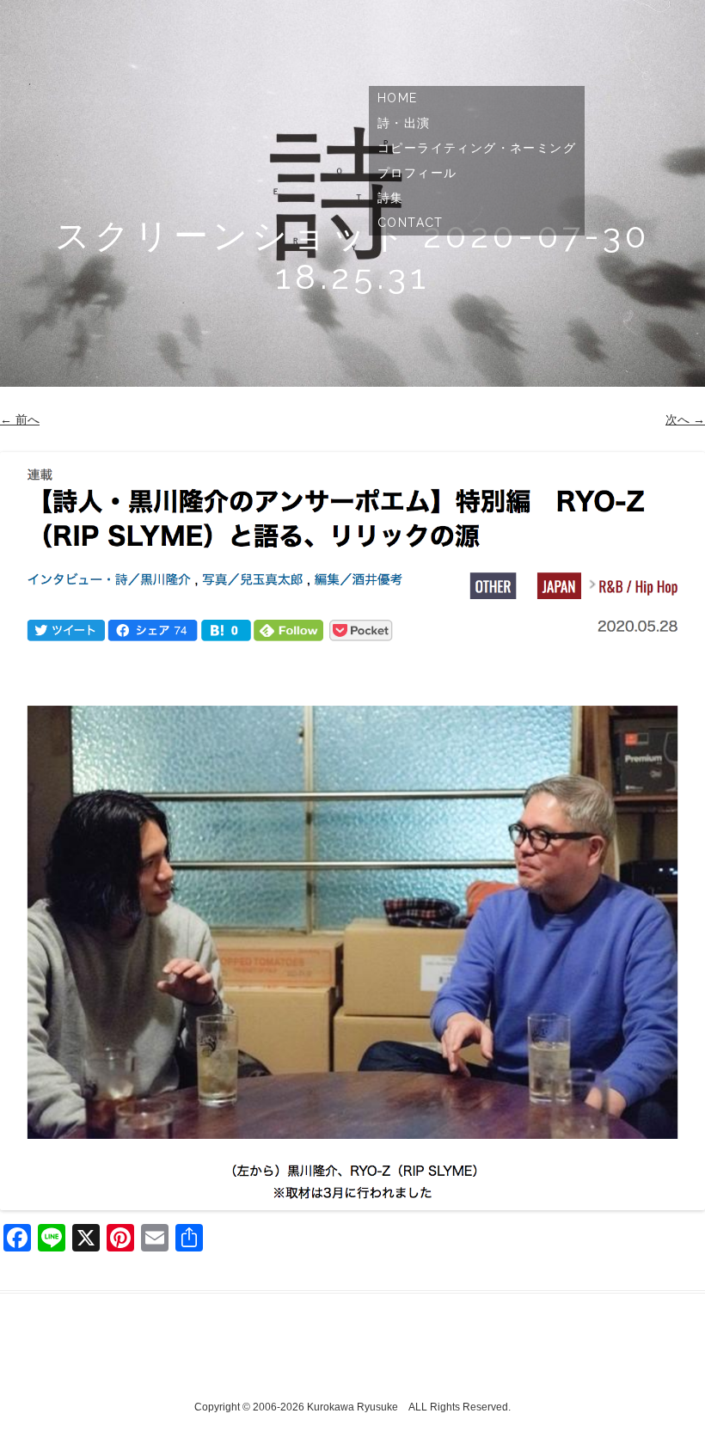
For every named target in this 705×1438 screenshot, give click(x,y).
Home (397, 98)
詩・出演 (404, 123)
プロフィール (417, 173)
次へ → (685, 419)
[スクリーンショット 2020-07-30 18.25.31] (352, 831)
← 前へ (20, 419)
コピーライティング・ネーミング (476, 148)
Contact (410, 222)
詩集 (390, 198)
